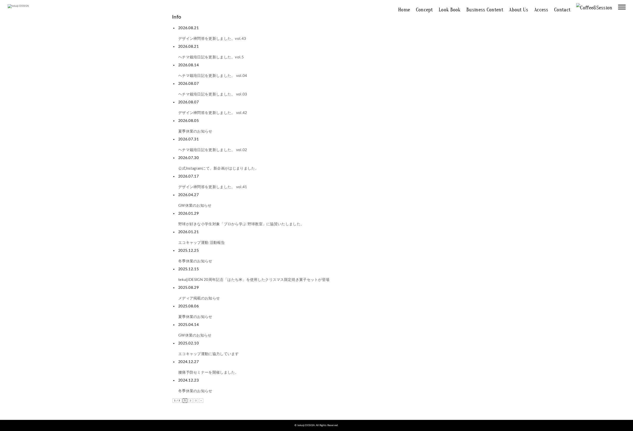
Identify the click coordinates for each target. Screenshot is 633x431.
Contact (562, 10)
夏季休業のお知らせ (195, 131)
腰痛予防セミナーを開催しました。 (208, 372)
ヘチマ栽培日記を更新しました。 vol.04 (212, 76)
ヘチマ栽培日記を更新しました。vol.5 (211, 57)
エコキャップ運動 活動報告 (201, 243)
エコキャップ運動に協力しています (208, 354)
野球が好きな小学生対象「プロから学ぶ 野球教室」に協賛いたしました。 (241, 224)
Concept (424, 10)
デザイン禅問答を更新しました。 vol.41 (212, 187)
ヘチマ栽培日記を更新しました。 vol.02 (212, 150)
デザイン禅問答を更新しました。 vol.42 (212, 113)
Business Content (484, 10)
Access (541, 10)
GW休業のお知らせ (195, 205)
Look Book (450, 10)
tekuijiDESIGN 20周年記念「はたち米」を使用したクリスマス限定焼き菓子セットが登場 (253, 280)
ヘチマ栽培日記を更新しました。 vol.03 (212, 94)
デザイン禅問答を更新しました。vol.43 (212, 39)
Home (404, 10)
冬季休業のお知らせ (195, 261)
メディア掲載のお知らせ (199, 298)
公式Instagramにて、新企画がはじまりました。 (218, 168)
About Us (518, 10)
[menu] (622, 7)
